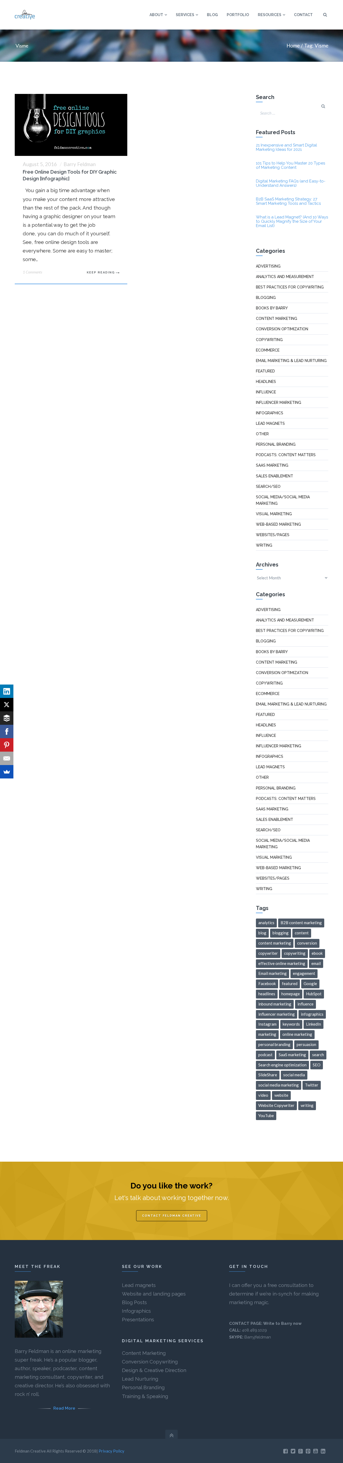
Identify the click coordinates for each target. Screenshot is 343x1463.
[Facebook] (6, 731)
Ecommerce (267, 350)
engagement (304, 973)
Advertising (268, 266)
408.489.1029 (254, 1330)
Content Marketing (144, 1353)
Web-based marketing (278, 524)
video (263, 1095)
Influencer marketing (278, 402)
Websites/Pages (272, 535)
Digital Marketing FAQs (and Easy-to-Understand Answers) (290, 183)
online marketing (297, 1034)
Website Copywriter (276, 1105)
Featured (265, 371)
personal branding (274, 1044)
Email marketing (272, 973)
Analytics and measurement (285, 277)
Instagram (267, 1024)
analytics (266, 922)
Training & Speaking (145, 1396)
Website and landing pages (154, 1294)
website (281, 1095)
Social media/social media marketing (283, 500)
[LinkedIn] (6, 691)
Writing (264, 545)
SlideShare (267, 1074)
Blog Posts (134, 1302)
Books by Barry (272, 308)
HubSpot (314, 993)
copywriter (268, 953)
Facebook (267, 983)
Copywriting (269, 340)
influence (305, 1003)
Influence (266, 392)
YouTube (266, 1115)
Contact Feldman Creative (171, 1215)
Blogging (266, 297)
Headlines (266, 381)
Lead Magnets (270, 423)
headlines (266, 993)
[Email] (6, 758)
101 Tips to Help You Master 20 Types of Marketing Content (290, 165)
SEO (316, 1064)
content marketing (274, 943)
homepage (290, 993)
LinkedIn (313, 1024)
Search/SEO (268, 486)
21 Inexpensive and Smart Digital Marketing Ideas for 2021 (286, 147)
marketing (267, 1034)
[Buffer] (6, 718)
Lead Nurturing (140, 1379)
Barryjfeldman (257, 1337)
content (302, 932)
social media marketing (278, 1084)
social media (294, 1074)
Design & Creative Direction (154, 1370)
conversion (307, 943)
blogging (281, 932)
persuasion (306, 1044)
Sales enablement (274, 476)
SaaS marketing (272, 465)
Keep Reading (101, 272)
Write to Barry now (282, 1323)
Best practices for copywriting (290, 287)
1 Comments (32, 272)
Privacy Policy (111, 1451)
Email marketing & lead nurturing (291, 361)
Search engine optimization (282, 1064)
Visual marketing (274, 514)
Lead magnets (139, 1285)
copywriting (294, 953)
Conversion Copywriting (150, 1362)
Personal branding (276, 444)
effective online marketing (281, 963)
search (318, 1054)
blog (262, 932)
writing (307, 1105)
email (316, 963)
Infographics (269, 413)
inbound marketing (274, 1003)
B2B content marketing (301, 922)
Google (310, 983)
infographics (312, 1014)
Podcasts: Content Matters (286, 455)
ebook (317, 953)
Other (262, 434)
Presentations (138, 1319)
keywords (291, 1024)
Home (293, 46)
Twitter (311, 1084)
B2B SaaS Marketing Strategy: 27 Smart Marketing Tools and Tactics (288, 201)
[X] (6, 704)
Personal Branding (143, 1387)
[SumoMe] (6, 771)
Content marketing (276, 318)
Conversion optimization (282, 329)
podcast (265, 1054)
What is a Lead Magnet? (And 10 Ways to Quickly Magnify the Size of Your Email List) (292, 221)
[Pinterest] (6, 745)
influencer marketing (276, 1014)
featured (289, 983)
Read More (64, 1408)
